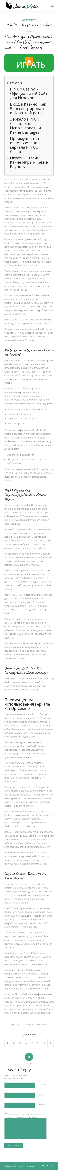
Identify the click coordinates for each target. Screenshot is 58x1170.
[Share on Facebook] (8, 1043)
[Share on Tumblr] (32, 1043)
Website (42, 1105)
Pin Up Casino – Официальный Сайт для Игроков (29, 93)
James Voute (43, 1025)
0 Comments (28, 1025)
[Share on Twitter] (14, 1043)
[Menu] (52, 5)
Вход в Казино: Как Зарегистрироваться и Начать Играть (30, 108)
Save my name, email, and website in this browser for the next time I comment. (24, 1116)
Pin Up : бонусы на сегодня (29, 24)
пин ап (16, 970)
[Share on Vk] (38, 1043)
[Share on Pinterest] (20, 1043)
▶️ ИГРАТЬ (30, 63)
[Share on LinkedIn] (26, 1043)
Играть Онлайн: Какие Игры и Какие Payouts (29, 162)
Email (41, 1094)
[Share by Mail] (51, 1043)
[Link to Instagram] (51, 1166)
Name (42, 1084)
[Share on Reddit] (44, 1043)
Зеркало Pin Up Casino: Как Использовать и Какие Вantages (25, 125)
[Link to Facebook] (47, 1166)
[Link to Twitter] (43, 1166)
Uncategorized (29, 20)
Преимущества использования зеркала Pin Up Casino (25, 145)
